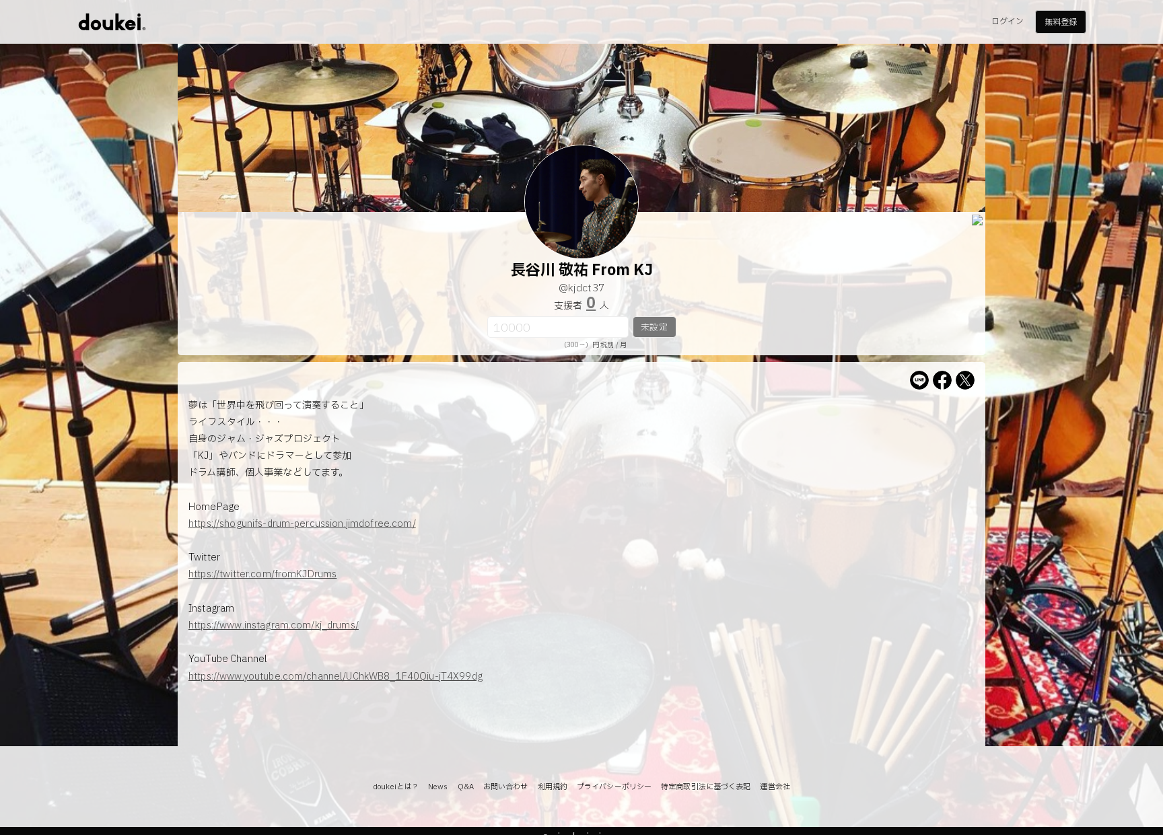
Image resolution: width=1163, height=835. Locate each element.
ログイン (1007, 21)
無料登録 (1061, 22)
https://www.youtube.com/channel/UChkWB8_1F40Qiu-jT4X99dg (335, 676)
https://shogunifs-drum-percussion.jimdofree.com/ (302, 524)
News (438, 787)
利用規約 (552, 787)
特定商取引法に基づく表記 (705, 787)
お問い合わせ (505, 787)
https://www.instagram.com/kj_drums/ (273, 625)
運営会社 (774, 787)
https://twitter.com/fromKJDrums (262, 574)
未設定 (654, 327)
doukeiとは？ (396, 787)
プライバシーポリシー (614, 787)
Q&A (466, 787)
